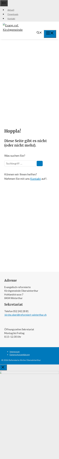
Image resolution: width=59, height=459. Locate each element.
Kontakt (11, 18)
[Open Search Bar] (39, 32)
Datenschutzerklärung (20, 354)
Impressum (15, 351)
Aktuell (10, 10)
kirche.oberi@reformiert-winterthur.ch (25, 314)
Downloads (12, 14)
